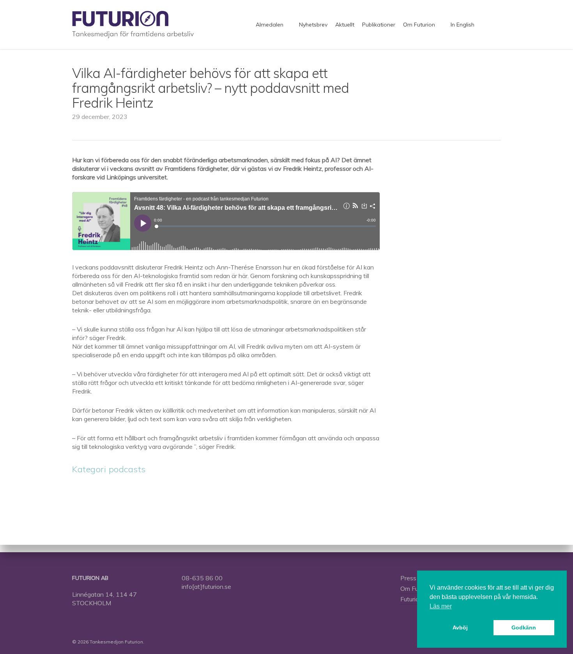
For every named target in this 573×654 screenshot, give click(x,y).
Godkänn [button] (523, 627)
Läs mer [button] (441, 606)
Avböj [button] (460, 627)
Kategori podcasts (109, 469)
